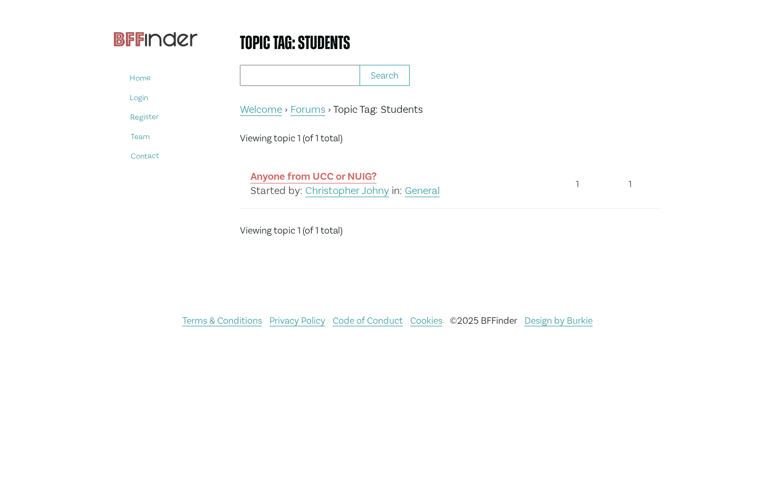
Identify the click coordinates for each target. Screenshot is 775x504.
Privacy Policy (297, 320)
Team (139, 136)
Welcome (261, 109)
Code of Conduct (368, 320)
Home (140, 78)
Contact (145, 156)
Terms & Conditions (222, 320)
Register (144, 117)
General (422, 190)
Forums (307, 109)
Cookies (426, 320)
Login (139, 97)
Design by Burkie (559, 320)
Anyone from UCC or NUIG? (313, 176)
